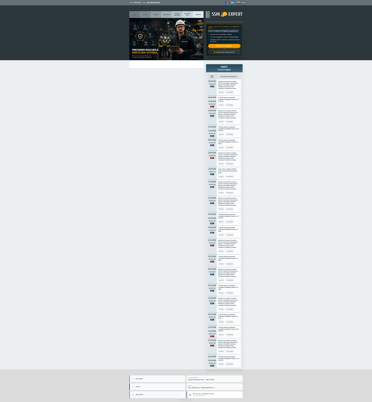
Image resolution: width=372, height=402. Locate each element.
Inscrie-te (221, 92)
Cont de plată (229, 92)
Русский (243, 2)
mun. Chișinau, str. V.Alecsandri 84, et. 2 (201, 387)
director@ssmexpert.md (196, 379)
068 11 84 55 (210, 379)
